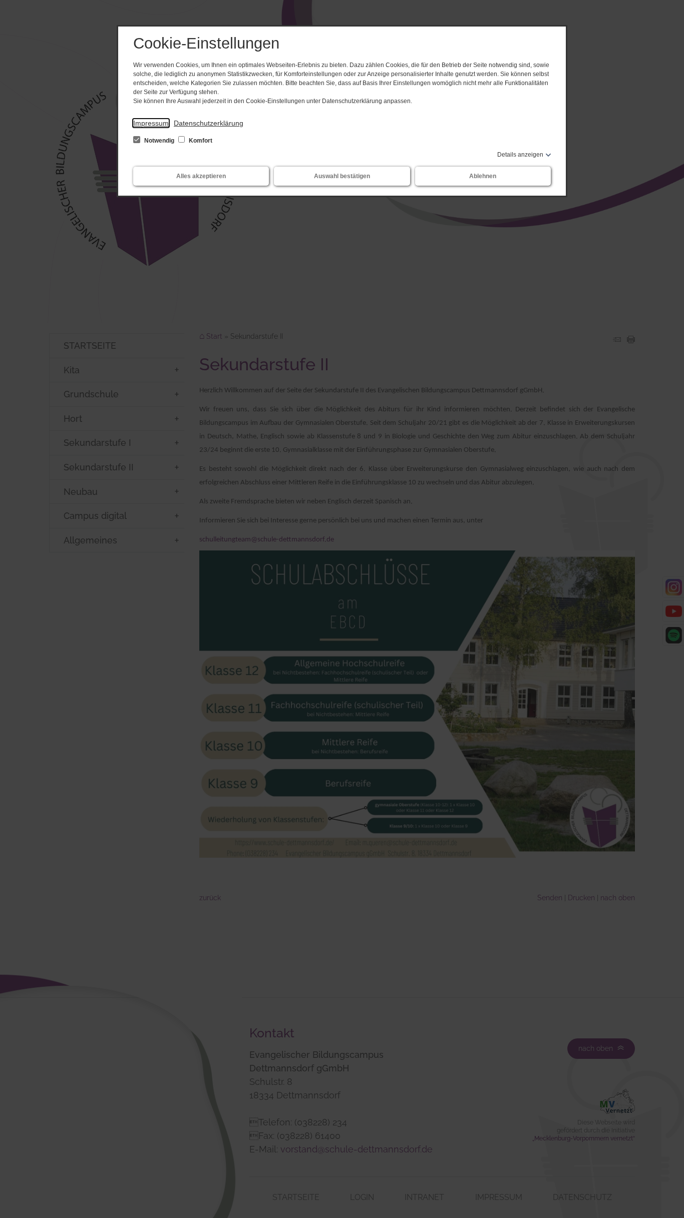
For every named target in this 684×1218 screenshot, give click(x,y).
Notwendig (159, 140)
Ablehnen (482, 176)
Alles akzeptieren (201, 176)
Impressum (151, 123)
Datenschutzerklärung (208, 123)
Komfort (199, 140)
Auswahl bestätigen (342, 176)
